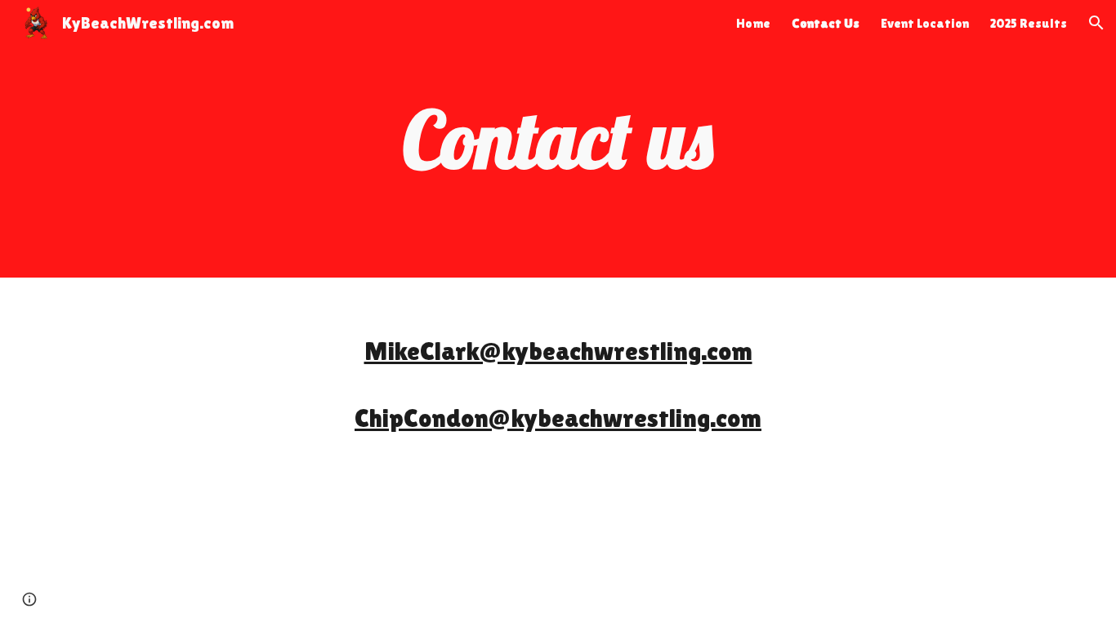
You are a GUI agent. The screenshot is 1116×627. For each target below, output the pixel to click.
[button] (1096, 22)
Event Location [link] (925, 23)
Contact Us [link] (825, 23)
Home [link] (753, 23)
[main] (558, 138)
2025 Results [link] (1028, 23)
